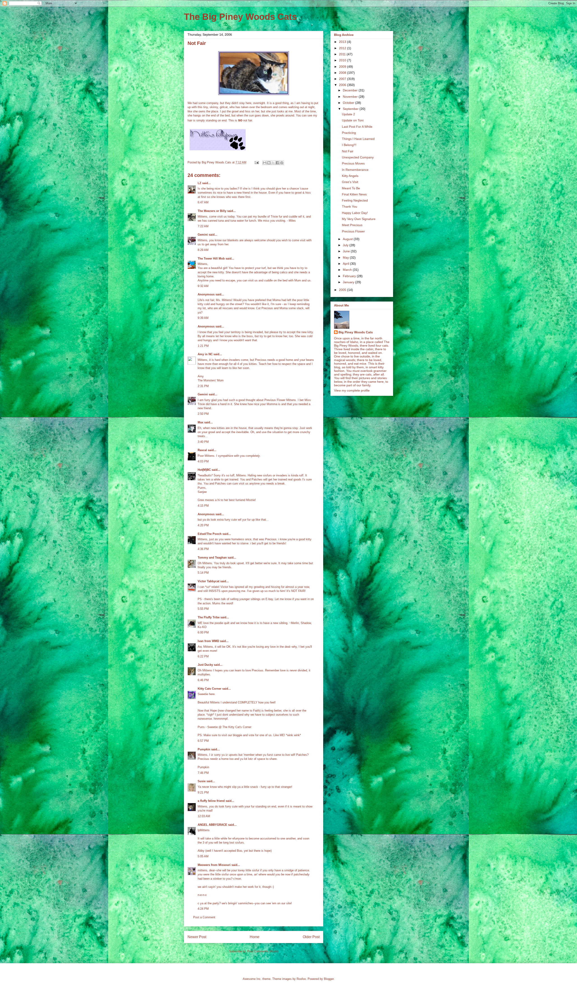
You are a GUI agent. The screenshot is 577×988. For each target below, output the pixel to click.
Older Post (311, 937)
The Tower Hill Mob (211, 258)
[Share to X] (273, 162)
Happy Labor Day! (355, 213)
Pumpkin (204, 749)
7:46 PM (203, 773)
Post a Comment (204, 917)
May (346, 257)
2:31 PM (203, 386)
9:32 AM (203, 286)
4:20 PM (203, 525)
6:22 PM (203, 656)
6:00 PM (203, 632)
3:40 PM (203, 441)
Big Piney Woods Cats (356, 332)
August (348, 239)
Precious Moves (353, 163)
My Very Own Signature (359, 219)
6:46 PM (203, 680)
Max (200, 422)
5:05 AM (203, 856)
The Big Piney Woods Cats (240, 17)
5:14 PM (203, 572)
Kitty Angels (350, 176)
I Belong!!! (349, 145)
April (346, 263)
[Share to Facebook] (277, 162)
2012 (343, 48)
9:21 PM (203, 792)
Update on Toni (353, 120)
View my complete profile (352, 390)
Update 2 (348, 114)
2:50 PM (203, 413)
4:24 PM (203, 908)
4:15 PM (203, 505)
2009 (343, 66)
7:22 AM (203, 226)
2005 (343, 290)
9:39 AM (203, 318)
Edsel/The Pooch (210, 534)
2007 (343, 79)
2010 (343, 60)
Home (254, 937)
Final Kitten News (354, 194)
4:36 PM (203, 549)
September (351, 109)
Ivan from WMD (208, 641)
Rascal (202, 450)
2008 (343, 72)
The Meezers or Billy (212, 211)
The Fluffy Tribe (209, 617)
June (347, 251)
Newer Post (197, 937)
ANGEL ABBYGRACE (212, 824)
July (346, 245)
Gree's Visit (350, 182)
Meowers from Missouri (214, 865)
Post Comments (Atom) (262, 951)
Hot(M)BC (204, 469)
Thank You (349, 206)
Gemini (203, 234)
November (351, 96)
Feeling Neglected (355, 200)
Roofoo (301, 979)
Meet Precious (352, 225)
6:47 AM (203, 202)
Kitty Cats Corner (209, 688)
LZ (199, 183)
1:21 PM (203, 346)
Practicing (349, 133)
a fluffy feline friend (211, 800)
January (349, 282)
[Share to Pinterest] (281, 162)
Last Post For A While (357, 126)
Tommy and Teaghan (212, 557)
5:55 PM (203, 608)
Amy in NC (205, 354)
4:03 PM (203, 461)
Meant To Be (351, 188)
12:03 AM (204, 816)
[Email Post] (256, 162)
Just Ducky (205, 664)
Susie (202, 781)
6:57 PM (203, 740)
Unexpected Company (358, 157)
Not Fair (347, 151)
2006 (343, 85)
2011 (343, 54)
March (348, 269)
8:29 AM (203, 250)
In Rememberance (355, 170)
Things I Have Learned (358, 139)
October (349, 102)
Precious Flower (353, 231)
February (350, 276)
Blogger (329, 979)
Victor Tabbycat (208, 581)
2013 (343, 42)
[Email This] (264, 162)
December (351, 90)
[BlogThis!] (269, 162)
